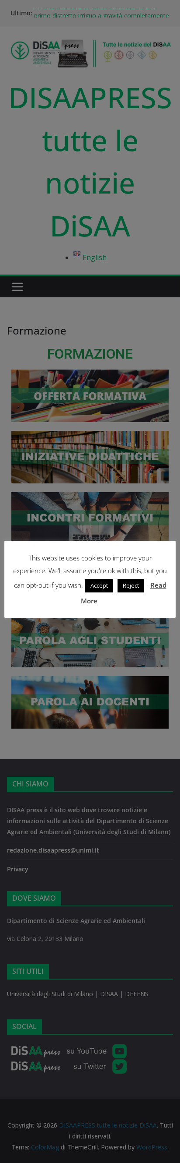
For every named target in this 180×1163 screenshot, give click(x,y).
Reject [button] (131, 585)
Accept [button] (99, 585)
